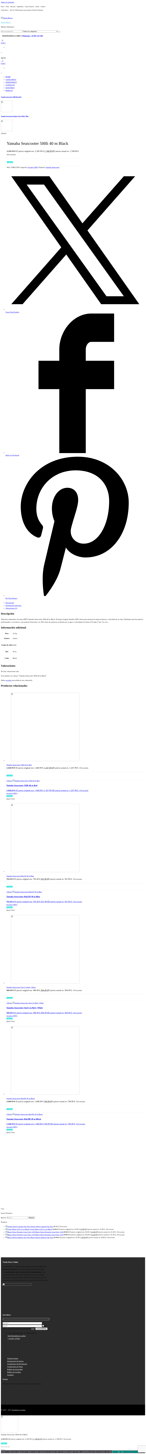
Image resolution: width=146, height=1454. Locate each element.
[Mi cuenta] (1, 52)
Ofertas (11, 82)
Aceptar (115, 1452)
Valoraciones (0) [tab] (11, 608)
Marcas (9, 90)
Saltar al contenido (7, 2)
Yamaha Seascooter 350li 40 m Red (19, 765)
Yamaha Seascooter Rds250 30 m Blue (20, 876)
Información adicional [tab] (13, 605)
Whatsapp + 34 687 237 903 (32, 36)
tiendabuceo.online (18, 1410)
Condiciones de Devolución (17, 1364)
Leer (32, 1329)
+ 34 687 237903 (14, 1339)
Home (7, 77)
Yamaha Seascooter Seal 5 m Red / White (21, 987)
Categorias (10, 79)
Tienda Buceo (6, 22)
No (120, 1452)
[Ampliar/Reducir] (2, 1446)
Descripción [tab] (9, 603)
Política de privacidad (15, 1369)
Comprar (10, 162)
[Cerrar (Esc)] (9, 1446)
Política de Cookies (14, 1372)
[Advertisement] (69, 1249)
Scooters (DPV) (33, 167)
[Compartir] (6, 1446)
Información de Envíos (15, 1361)
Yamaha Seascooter (52, 167)
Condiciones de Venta (15, 1367)
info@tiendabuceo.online (17, 1336)
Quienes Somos (12, 1358)
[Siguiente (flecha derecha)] (4, 1449)
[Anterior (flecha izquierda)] (2, 1449)
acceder (8, 680)
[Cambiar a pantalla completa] (4, 1446)
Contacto (10, 85)
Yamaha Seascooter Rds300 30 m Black (20, 1098)
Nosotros (9, 88)
